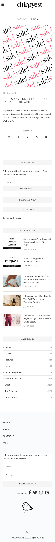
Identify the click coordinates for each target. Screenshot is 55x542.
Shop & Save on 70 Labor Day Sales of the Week (25, 100)
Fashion (28, 353)
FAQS (5, 443)
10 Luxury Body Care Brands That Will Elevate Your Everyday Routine (37, 299)
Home (28, 366)
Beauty (28, 347)
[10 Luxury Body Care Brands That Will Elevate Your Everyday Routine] (12, 300)
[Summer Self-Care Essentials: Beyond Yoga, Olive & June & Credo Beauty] (12, 320)
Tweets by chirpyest (12, 218)
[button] (27, 533)
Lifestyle (28, 384)
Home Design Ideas (28, 372)
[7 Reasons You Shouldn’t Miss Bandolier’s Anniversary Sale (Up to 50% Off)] (12, 281)
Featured (28, 359)
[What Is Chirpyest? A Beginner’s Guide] (12, 263)
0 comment (27, 130)
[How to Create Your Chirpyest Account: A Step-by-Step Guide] (12, 243)
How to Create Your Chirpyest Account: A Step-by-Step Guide (37, 242)
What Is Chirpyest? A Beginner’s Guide (33, 260)
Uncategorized (28, 397)
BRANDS (6, 422)
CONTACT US (8, 436)
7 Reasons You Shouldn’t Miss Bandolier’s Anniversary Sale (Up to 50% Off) (37, 279)
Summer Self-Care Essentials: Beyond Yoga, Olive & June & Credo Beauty (37, 318)
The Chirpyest (9, 93)
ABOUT (6, 429)
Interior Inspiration (28, 378)
